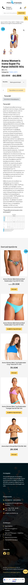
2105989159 (9, 9)
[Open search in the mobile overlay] (14, 13)
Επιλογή (14, 289)
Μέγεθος (5, 81)
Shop (10, 22)
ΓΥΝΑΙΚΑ (18, 22)
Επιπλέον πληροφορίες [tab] (11, 99)
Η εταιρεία (6, 473)
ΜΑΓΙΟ (13, 22)
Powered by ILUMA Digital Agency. (11, 572)
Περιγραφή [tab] (7, 96)
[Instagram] (8, 553)
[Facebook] (4, 553)
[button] (26, 18)
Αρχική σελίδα (4, 22)
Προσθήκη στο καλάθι (16, 90)
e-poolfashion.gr (11, 567)
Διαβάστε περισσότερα (14, 329)
